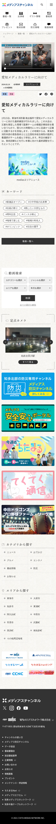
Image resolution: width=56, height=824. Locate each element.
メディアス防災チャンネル (17, 742)
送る (51, 94)
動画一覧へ (28, 241)
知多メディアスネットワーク (18, 800)
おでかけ (37, 552)
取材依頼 (21, 27)
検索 (28, 298)
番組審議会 (10, 751)
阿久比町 (11, 614)
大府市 (36, 598)
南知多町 (37, 630)
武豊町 (36, 622)
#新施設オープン (14, 202)
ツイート (40, 94)
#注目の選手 (32, 226)
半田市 (36, 614)
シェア (46, 94)
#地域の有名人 (33, 220)
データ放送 (10, 746)
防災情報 (35, 27)
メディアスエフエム (14, 795)
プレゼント (7, 27)
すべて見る (28, 362)
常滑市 (10, 622)
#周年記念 (11, 214)
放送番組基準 (11, 756)
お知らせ (11, 576)
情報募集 (9, 774)
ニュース (11, 552)
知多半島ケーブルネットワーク (19, 804)
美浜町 (10, 630)
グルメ (10, 560)
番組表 (49, 16)
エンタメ (37, 560)
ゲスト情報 (35, 16)
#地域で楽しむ (13, 220)
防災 (35, 568)
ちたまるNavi (11, 791)
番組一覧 (7, 16)
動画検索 (49, 27)
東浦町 (36, 606)
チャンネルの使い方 (14, 737)
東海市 (10, 598)
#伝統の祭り (12, 208)
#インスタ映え (29, 214)
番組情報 (11, 568)
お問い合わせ (11, 765)
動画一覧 (21, 33)
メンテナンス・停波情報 (16, 783)
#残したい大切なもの (34, 208)
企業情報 (9, 760)
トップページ (8, 33)
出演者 (21, 16)
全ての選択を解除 (28, 305)
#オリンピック (13, 226)
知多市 (10, 606)
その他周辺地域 (14, 638)
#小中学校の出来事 (37, 202)
